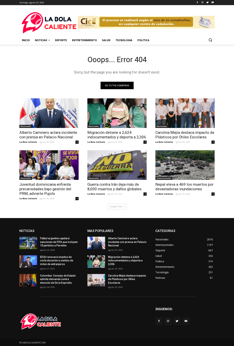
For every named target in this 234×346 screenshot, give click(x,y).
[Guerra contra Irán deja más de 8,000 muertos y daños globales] (117, 165)
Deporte (61, 40)
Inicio (26, 40)
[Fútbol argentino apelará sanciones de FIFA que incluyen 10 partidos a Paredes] (28, 243)
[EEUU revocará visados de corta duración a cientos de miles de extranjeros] (28, 261)
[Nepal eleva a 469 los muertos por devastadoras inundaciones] (185, 165)
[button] (210, 40)
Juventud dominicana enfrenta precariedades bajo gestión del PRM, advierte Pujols (45, 189)
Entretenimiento (84, 40)
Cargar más (116, 206)
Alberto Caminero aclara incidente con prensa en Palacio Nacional (48, 134)
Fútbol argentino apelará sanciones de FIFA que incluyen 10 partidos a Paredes (59, 242)
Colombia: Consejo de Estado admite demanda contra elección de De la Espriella (58, 279)
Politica (143, 40)
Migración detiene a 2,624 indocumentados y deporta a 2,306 (116, 134)
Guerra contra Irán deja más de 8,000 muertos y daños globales (114, 186)
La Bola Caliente (28, 142)
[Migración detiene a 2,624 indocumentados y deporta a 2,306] (117, 113)
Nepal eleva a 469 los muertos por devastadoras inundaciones (184, 186)
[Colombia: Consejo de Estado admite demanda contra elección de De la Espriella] (28, 280)
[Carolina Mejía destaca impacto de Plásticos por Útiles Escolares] (185, 113)
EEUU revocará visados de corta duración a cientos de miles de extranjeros (56, 261)
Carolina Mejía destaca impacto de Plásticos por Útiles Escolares (184, 134)
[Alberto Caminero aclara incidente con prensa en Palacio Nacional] (49, 113)
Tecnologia (124, 40)
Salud (106, 40)
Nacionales (25, 126)
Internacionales (163, 178)
